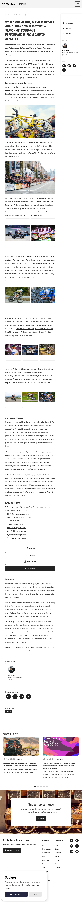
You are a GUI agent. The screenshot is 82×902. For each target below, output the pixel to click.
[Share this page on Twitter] (15, 696)
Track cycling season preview (17, 538)
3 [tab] (41, 786)
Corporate (8, 711)
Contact (44, 864)
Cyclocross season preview (16, 535)
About (44, 856)
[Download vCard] (26, 667)
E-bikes (57, 856)
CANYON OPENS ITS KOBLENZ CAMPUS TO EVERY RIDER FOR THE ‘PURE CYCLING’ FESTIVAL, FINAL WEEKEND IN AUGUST (59, 766)
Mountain (58, 853)
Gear (56, 864)
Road (56, 845)
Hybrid (57, 860)
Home (44, 845)
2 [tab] (38, 786)
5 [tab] (47, 786)
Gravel (57, 849)
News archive (46, 849)
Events (44, 868)
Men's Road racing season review (18, 514)
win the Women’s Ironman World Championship (23, 260)
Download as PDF (30, 568)
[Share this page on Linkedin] (21, 696)
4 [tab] (44, 786)
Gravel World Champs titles (43, 146)
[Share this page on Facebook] (28, 696)
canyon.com (46, 880)
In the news (46, 853)
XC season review (13, 521)
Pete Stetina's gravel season (16, 528)
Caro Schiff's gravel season (16, 531)
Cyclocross (26, 146)
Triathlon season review (15, 524)
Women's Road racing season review (19, 517)
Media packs (46, 860)
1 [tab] (35, 786)
